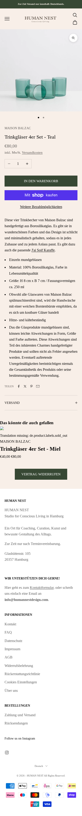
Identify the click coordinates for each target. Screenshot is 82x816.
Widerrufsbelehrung (19, 666)
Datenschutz (13, 641)
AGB (9, 657)
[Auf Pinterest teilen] (31, 386)
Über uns (11, 690)
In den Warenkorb (41, 181)
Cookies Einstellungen (21, 682)
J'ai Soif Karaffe (43, 250)
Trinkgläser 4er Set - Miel (30, 449)
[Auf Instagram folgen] (7, 752)
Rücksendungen (16, 723)
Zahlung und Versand (20, 715)
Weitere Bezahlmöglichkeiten (41, 207)
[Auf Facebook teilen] (18, 386)
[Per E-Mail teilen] (38, 386)
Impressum (12, 649)
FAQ (8, 632)
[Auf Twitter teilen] (25, 386)
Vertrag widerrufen (41, 474)
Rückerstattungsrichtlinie (22, 674)
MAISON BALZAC (18, 128)
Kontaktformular (42, 588)
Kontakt (10, 624)
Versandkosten (32, 152)
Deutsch (39, 766)
